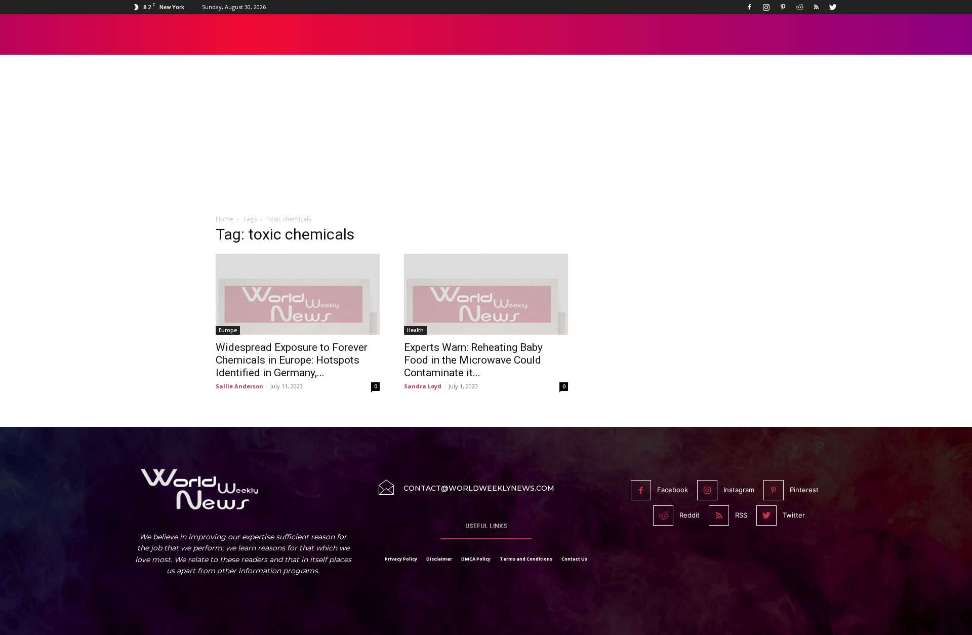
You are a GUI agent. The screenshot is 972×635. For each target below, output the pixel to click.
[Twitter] (832, 7)
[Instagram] (766, 7)
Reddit (689, 515)
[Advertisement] (486, 140)
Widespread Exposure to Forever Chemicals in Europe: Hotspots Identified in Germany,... (292, 360)
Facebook (672, 490)
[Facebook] (749, 7)
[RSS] (816, 7)
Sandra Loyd (422, 386)
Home (224, 219)
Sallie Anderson (239, 386)
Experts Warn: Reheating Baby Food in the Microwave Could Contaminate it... (473, 360)
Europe (228, 330)
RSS (741, 515)
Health (415, 330)
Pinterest (804, 490)
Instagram (738, 490)
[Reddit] (799, 7)
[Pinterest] (782, 7)
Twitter (794, 515)
